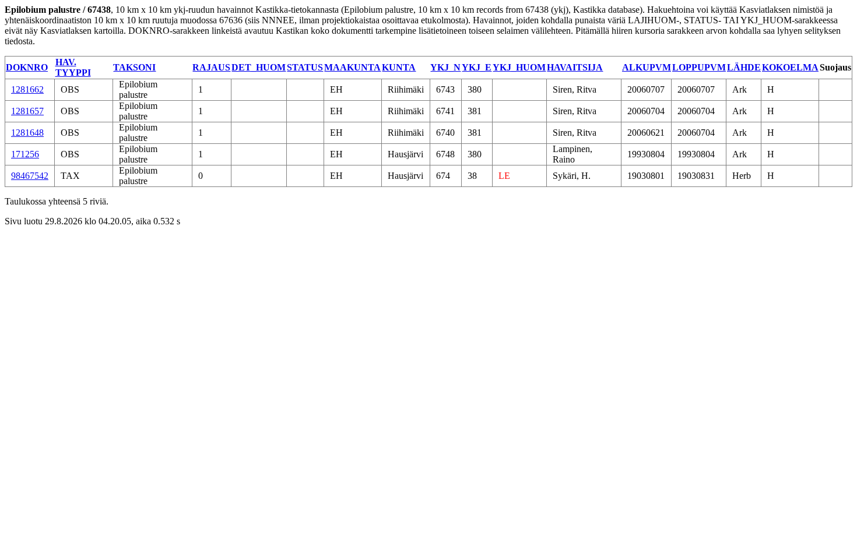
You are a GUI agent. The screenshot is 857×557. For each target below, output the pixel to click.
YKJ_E (476, 67)
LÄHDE (744, 67)
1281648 (27, 133)
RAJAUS (211, 67)
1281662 (27, 89)
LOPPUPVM (699, 67)
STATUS (305, 67)
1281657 (27, 111)
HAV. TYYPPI (73, 67)
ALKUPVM (646, 67)
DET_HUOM (258, 67)
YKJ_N (445, 67)
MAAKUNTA (352, 67)
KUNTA (399, 67)
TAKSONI (134, 67)
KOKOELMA (790, 67)
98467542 (29, 176)
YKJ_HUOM (519, 67)
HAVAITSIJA (575, 67)
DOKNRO (27, 67)
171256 (25, 154)
